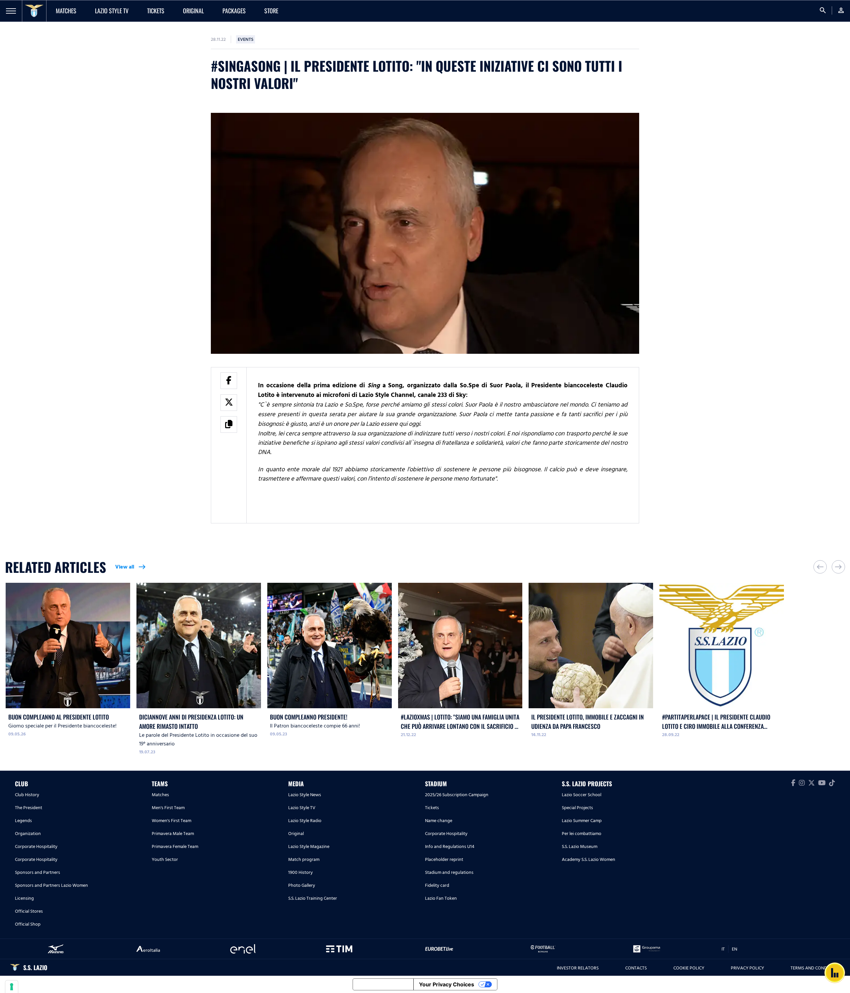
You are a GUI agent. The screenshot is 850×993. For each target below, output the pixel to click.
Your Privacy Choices (446, 984)
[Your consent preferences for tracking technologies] (11, 986)
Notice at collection (383, 984)
